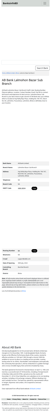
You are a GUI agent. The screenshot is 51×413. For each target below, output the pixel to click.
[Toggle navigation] (45, 3)
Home (3, 73)
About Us (25, 399)
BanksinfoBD (10, 3)
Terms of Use (42, 399)
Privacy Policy (16, 399)
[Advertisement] (25, 33)
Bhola (17, 73)
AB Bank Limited (10, 73)
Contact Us (33, 399)
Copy (34, 188)
